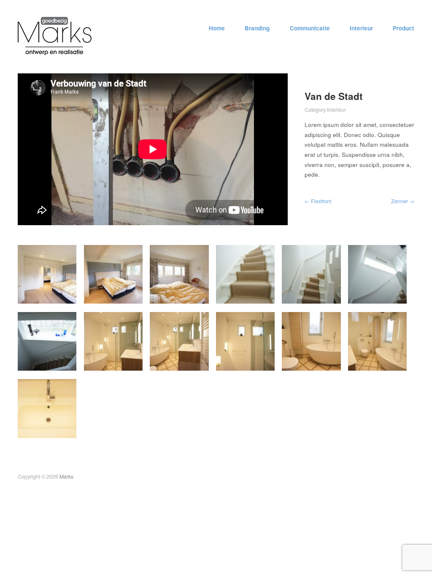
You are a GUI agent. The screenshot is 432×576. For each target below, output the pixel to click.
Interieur (361, 28)
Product (403, 28)
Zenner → (402, 201)
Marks (66, 476)
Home (217, 28)
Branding (257, 28)
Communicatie (310, 28)
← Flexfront (318, 201)
